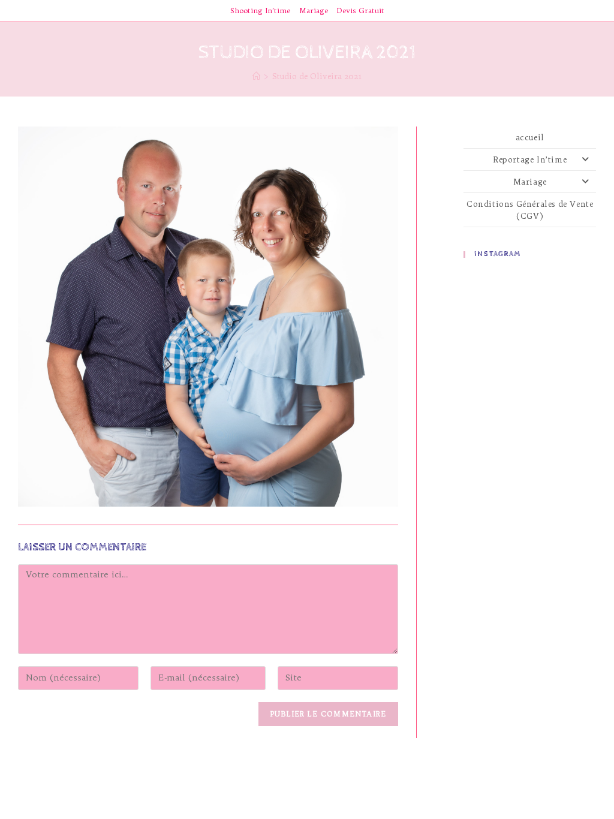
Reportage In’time (530, 159)
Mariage (313, 10)
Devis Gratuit (360, 10)
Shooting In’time (260, 10)
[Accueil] (256, 76)
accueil (530, 137)
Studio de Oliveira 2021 (317, 76)
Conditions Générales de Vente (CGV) (529, 210)
